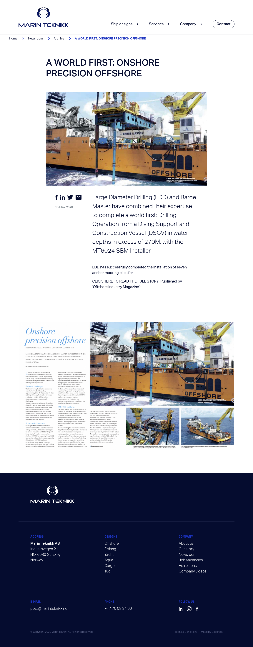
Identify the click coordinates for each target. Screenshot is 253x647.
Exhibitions (188, 566)
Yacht (109, 555)
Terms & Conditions (186, 632)
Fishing (110, 549)
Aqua (108, 560)
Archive (59, 38)
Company (188, 24)
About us (186, 543)
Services (156, 24)
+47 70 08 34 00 (118, 608)
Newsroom (35, 38)
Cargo (109, 566)
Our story (186, 549)
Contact (224, 24)
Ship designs (121, 24)
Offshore (111, 543)
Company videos (193, 571)
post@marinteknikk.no (48, 608)
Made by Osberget (212, 632)
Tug (107, 571)
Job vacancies (191, 560)
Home (13, 38)
